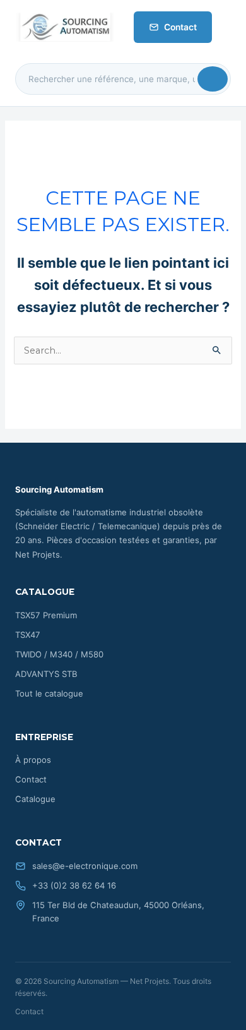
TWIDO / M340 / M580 (59, 654)
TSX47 (27, 635)
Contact (180, 27)
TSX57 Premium (46, 615)
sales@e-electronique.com (85, 866)
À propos (33, 760)
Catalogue (35, 799)
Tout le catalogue (49, 693)
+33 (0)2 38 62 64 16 (74, 885)
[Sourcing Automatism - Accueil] (64, 27)
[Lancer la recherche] (212, 79)
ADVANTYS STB (46, 674)
